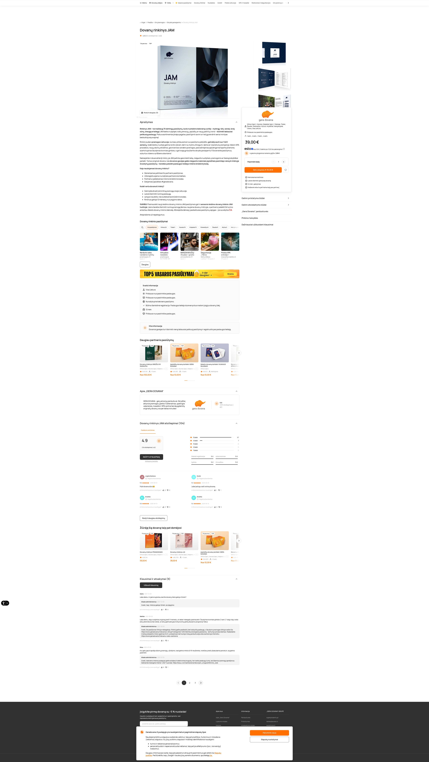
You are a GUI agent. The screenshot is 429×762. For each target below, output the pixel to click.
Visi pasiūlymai (152, 227)
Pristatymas (245, 721)
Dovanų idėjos (156, 3)
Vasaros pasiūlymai (184, 3)
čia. (210, 755)
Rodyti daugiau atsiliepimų (153, 518)
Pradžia (150, 22)
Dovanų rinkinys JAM (190, 22)
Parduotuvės (245, 717)
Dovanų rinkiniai (199, 3)
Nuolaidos (211, 3)
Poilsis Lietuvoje (230, 3)
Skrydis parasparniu (174, 22)
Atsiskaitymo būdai (248, 725)
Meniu (144, 3)
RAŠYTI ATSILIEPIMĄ (151, 457)
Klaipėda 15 (193, 227)
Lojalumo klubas (221, 721)
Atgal (143, 22)
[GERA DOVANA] (266, 116)
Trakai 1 (173, 227)
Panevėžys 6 (204, 227)
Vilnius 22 (164, 227)
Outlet (220, 3)
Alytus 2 (224, 227)
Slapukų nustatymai (269, 739)
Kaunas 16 (182, 227)
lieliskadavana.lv (272, 721)
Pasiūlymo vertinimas (148, 430)
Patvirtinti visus (269, 733)
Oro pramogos (278, 3)
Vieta (169, 3)
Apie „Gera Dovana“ (223, 717)
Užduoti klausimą (151, 585)
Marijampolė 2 (235, 227)
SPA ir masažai (244, 3)
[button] (238, 352)
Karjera (218, 725)
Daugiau (145, 264)
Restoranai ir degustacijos (261, 3)
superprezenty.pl (272, 717)
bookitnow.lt (270, 725)
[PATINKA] (285, 170)
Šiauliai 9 (215, 227)
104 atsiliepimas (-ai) (153, 36)
